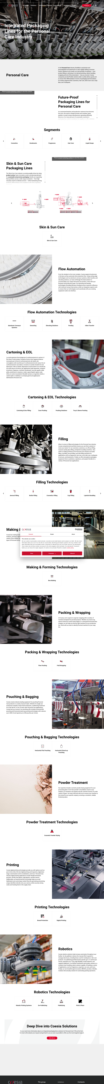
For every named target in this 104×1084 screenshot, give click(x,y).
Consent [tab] (31, 534)
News (90, 1)
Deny (31, 553)
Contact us (86, 5)
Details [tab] (52, 534)
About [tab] (73, 534)
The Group (25, 5)
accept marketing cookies (13, 91)
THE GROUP (41, 1082)
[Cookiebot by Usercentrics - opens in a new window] (76, 530)
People (74, 5)
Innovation (67, 5)
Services (49, 5)
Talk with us (52, 1038)
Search (93, 5)
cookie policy (70, 547)
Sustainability (57, 5)
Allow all (72, 553)
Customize (51, 553)
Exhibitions (84, 1)
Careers (95, 1)
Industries (33, 5)
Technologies (42, 5)
